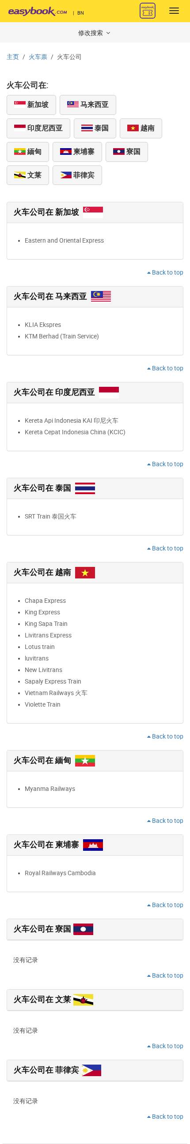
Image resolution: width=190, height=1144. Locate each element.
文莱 (34, 175)
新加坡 (37, 104)
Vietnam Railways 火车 (56, 693)
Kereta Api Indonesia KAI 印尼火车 (71, 421)
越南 (147, 128)
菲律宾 (83, 175)
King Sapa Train (46, 624)
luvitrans (37, 658)
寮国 (133, 151)
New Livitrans (43, 670)
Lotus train (40, 647)
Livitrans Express (48, 635)
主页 (13, 57)
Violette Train (43, 704)
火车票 (38, 57)
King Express (42, 612)
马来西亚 (94, 104)
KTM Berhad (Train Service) (62, 336)
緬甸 (34, 151)
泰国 (101, 128)
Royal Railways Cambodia (60, 873)
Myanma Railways (50, 789)
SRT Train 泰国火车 (50, 516)
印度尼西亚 (44, 128)
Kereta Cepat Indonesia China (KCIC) (75, 432)
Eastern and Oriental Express (64, 240)
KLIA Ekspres (43, 325)
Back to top (167, 272)
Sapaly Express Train (53, 681)
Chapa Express (45, 601)
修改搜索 (91, 33)
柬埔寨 (83, 151)
